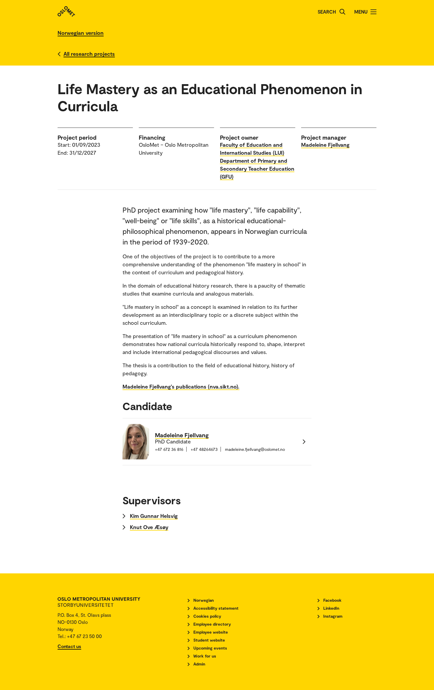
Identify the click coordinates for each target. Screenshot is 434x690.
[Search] (342, 12)
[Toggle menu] (373, 11)
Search (327, 11)
